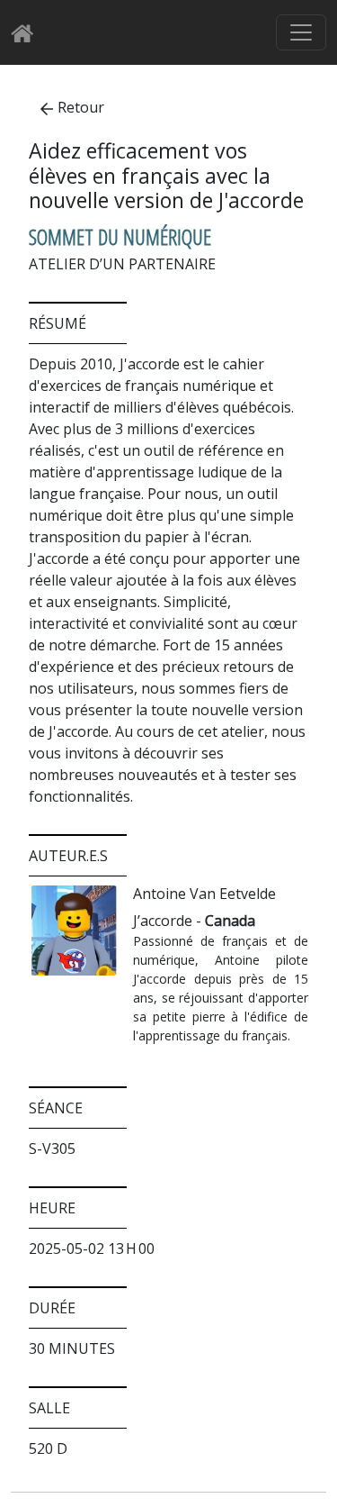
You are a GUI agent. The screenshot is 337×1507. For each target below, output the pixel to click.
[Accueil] (27, 33)
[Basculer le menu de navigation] (301, 32)
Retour (81, 107)
